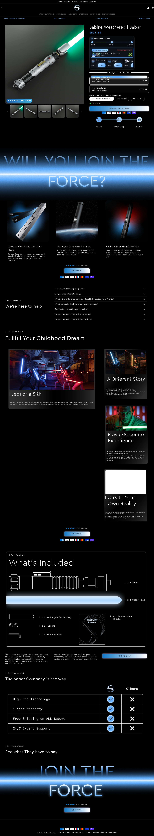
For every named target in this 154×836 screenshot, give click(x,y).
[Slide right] (82, 111)
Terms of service (92, 832)
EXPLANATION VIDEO (20, 101)
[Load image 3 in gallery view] (44, 111)
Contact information (109, 832)
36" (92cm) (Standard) (101, 99)
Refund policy (64, 832)
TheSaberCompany (50, 833)
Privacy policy (77, 832)
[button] (2, 7)
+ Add (102, 65)
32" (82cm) (122, 99)
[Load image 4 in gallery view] (58, 111)
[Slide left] (7, 111)
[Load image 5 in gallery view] (72, 111)
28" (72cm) (137, 99)
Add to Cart (77, 270)
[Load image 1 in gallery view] (16, 111)
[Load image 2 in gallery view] (30, 111)
